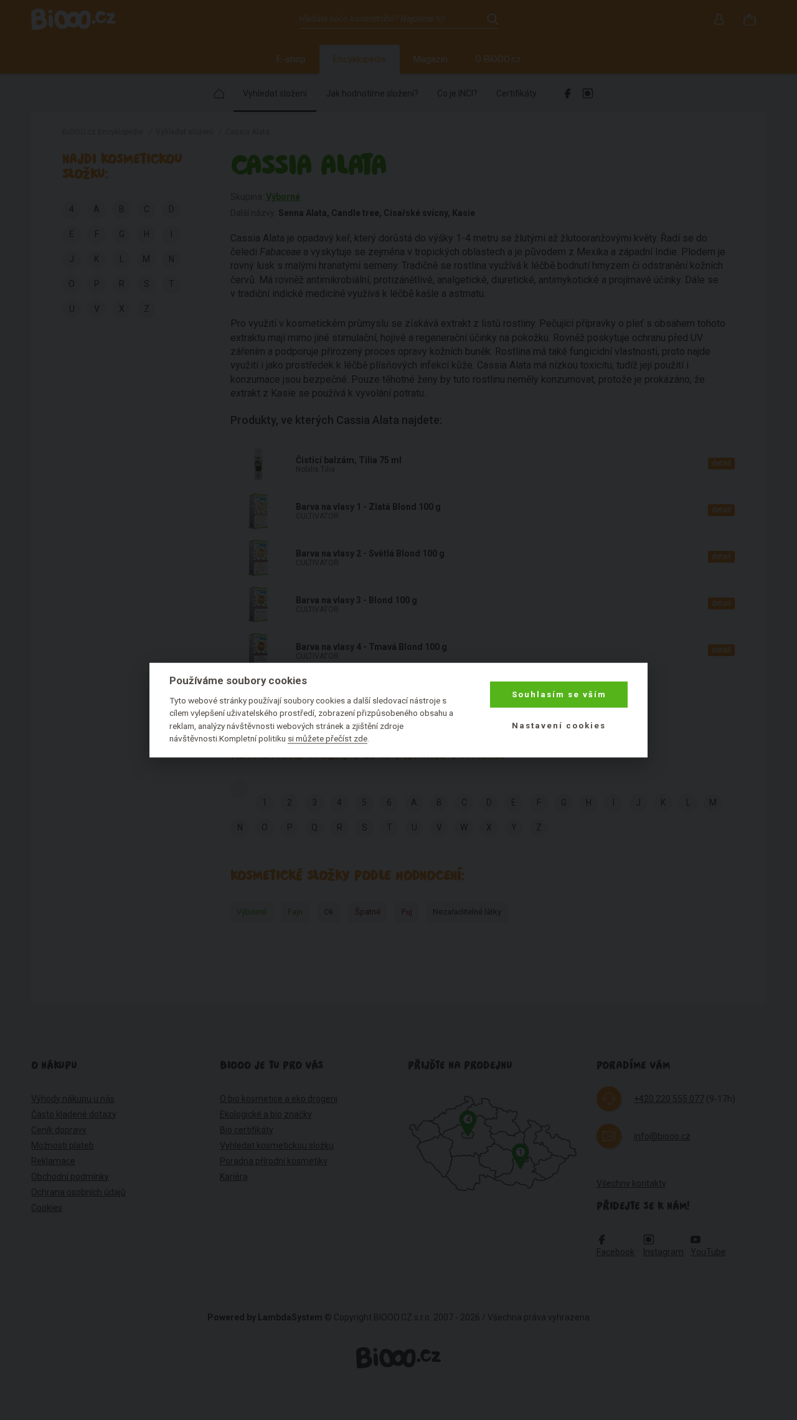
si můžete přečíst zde (327, 738)
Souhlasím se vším (559, 694)
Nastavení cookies (559, 725)
